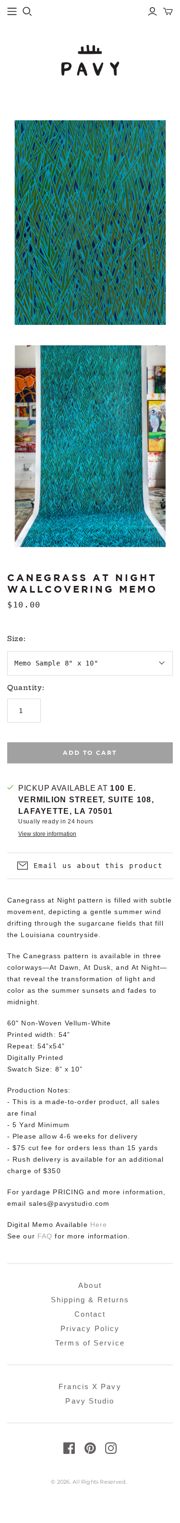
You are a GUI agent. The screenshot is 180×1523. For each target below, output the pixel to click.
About (90, 1285)
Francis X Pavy (90, 1386)
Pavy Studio (89, 1401)
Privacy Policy (90, 1328)
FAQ (44, 1236)
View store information (47, 834)
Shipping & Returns (90, 1300)
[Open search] (27, 11)
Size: (16, 638)
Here (98, 1224)
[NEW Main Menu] (12, 11)
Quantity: (25, 687)
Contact (90, 1314)
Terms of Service (90, 1343)
